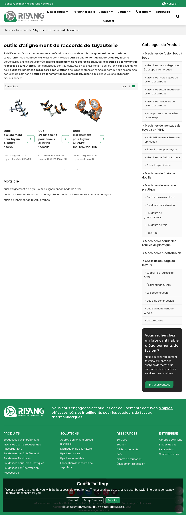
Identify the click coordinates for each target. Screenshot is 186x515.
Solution (104, 11)
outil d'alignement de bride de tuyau (60, 189)
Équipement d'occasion (131, 463)
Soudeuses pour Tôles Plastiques (24, 463)
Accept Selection (93, 500)
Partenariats (166, 449)
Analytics (86, 506)
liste (129, 86)
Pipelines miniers (70, 453)
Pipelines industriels (72, 458)
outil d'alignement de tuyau (20, 189)
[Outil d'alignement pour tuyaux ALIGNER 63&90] (19, 109)
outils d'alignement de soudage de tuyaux (86, 194)
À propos (142, 11)
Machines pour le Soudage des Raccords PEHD (22, 446)
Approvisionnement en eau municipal (76, 441)
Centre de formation (129, 459)
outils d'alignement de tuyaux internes (27, 200)
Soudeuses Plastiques (17, 458)
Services (122, 439)
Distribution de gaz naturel (76, 448)
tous (19, 30)
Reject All (73, 500)
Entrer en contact (159, 384)
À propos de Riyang (170, 439)
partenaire (162, 11)
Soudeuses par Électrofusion (21, 468)
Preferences (102, 506)
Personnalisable (84, 11)
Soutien (123, 11)
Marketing (118, 506)
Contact (108, 21)
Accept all (113, 500)
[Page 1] (65, 169)
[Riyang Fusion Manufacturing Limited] (24, 17)
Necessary (71, 506)
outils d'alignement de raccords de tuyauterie (31, 194)
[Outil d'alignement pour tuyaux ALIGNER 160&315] (53, 109)
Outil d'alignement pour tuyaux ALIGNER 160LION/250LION (85, 139)
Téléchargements (128, 449)
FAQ (119, 454)
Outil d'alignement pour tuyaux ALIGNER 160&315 (47, 139)
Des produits (56, 11)
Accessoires (11, 472)
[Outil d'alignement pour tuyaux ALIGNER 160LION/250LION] (88, 109)
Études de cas (167, 444)
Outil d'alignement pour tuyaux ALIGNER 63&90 (13, 139)
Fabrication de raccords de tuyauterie (76, 465)
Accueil (9, 30)
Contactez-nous (169, 454)
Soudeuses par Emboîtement (21, 439)
